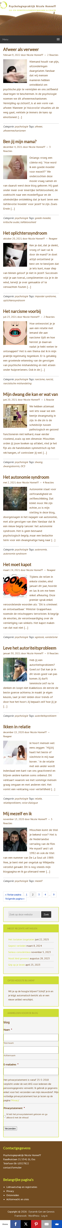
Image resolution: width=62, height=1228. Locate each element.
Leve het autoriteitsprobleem (29, 647)
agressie (39, 637)
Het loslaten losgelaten (21, 939)
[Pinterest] (36, 1224)
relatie (38, 798)
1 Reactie (49, 399)
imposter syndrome (45, 296)
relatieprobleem (12, 802)
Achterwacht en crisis (17, 1199)
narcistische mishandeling (17, 383)
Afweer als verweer (21, 49)
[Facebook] (15, 1224)
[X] (26, 1224)
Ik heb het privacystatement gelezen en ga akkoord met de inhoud (26, 1116)
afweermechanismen (14, 130)
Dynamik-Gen (35, 1211)
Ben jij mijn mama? (20, 141)
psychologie (21, 126)
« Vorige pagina (13, 895)
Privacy (15, 1100)
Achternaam (10, 1055)
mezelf (38, 880)
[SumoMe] (57, 1224)
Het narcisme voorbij (22, 311)
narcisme (40, 379)
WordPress (33, 1215)
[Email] (46, 1224)
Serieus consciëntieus (19, 952)
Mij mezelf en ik (17, 813)
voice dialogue (30, 802)
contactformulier (12, 1167)
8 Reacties (53, 653)
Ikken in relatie (17, 726)
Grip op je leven (16, 964)
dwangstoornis (11, 466)
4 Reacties (48, 482)
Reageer (53, 238)
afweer (38, 126)
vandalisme (51, 637)
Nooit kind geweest (18, 958)
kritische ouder (11, 222)
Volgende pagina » (14, 899)
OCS (23, 466)
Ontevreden (12, 1195)
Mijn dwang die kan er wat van (30, 394)
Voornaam (9, 1043)
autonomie (41, 549)
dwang (38, 462)
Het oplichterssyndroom (25, 233)
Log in (44, 1215)
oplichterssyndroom (14, 300)
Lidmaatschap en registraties (21, 1186)
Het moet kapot (17, 564)
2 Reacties (52, 54)
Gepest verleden (17, 945)
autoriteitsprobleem (45, 715)
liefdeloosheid (28, 222)
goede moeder (42, 218)
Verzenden (10, 1128)
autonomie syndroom (14, 553)
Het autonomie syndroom (26, 477)
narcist (49, 379)
